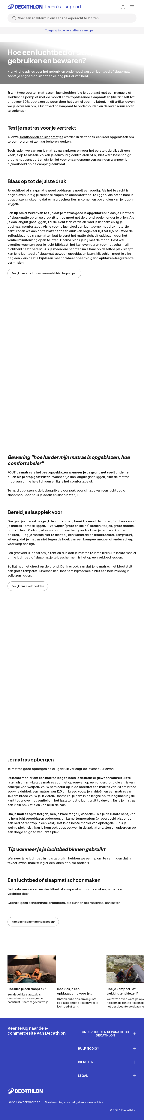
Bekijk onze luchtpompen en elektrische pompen (44, 273)
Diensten (86, 1062)
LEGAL (83, 1075)
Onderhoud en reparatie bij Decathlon (105, 1033)
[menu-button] (132, 6)
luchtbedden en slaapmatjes (41, 137)
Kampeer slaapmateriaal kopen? (33, 921)
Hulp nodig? (88, 1048)
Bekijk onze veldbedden (27, 586)
